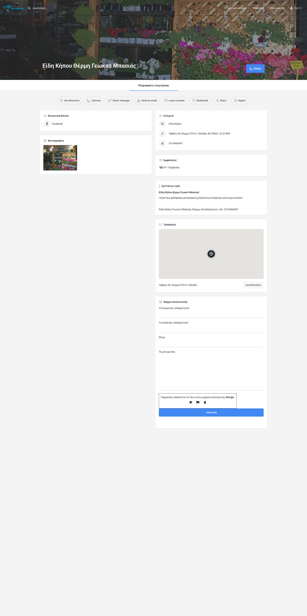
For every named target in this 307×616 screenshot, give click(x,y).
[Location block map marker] (211, 254)
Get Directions (253, 285)
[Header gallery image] (153, 40)
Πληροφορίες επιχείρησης (153, 85)
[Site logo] (14, 7)
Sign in (298, 8)
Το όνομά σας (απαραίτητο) (174, 308)
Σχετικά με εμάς (237, 8)
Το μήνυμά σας (167, 351)
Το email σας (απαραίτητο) (173, 322)
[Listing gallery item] (60, 157)
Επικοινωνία (277, 8)
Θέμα (162, 337)
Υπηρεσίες (258, 8)
